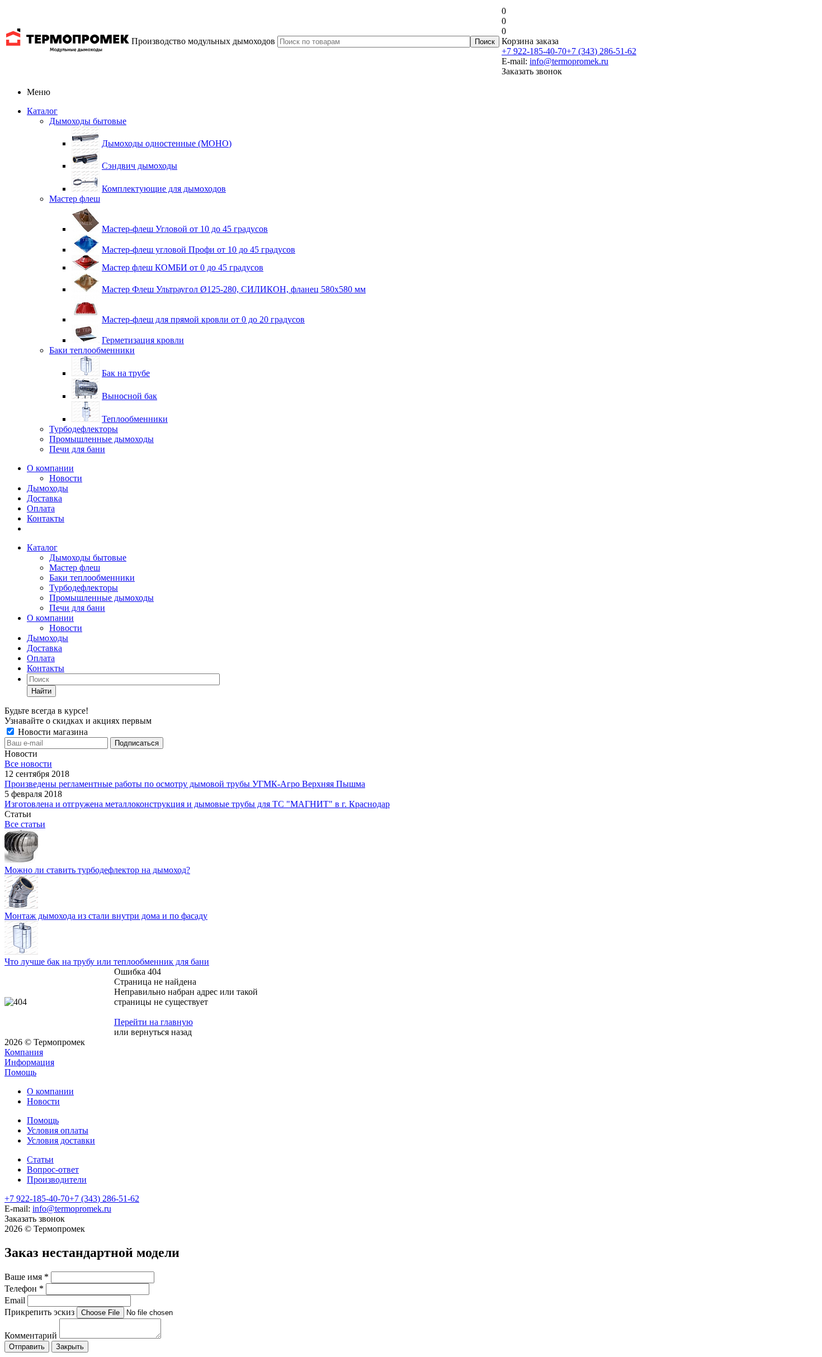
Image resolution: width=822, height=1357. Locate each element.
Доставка (44, 498)
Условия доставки (61, 1140)
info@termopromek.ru (569, 61)
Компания (23, 1052)
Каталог (42, 111)
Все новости (28, 763)
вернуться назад (161, 1032)
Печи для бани (77, 449)
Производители (57, 1179)
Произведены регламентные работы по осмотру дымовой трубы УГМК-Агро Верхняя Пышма (184, 784)
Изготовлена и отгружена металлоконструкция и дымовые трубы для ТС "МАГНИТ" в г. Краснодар (197, 804)
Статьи (40, 1159)
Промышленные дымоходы (101, 439)
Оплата (41, 508)
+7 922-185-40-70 (534, 51)
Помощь (20, 1072)
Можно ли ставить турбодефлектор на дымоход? (97, 870)
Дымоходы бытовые (87, 121)
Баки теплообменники (92, 350)
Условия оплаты (57, 1130)
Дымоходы (47, 488)
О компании (50, 468)
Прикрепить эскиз (39, 1312)
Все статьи (24, 824)
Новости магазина (52, 732)
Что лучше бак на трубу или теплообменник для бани (106, 961)
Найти (41, 691)
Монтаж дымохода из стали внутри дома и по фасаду (105, 916)
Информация (29, 1062)
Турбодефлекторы (83, 429)
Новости (65, 478)
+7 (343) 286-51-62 (601, 51)
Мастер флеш (74, 198)
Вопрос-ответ (53, 1169)
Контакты (45, 518)
